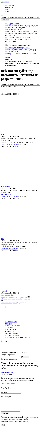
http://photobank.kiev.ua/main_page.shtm (15, 299)
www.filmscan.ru (7, 194)
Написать (5, 413)
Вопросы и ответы (28, 54)
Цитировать (12, 144)
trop (2, 134)
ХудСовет (9, 328)
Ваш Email (5, 388)
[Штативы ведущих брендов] (20, 318)
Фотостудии (23, 48)
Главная (8, 57)
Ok (3, 425)
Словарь (16, 52)
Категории (5, 20)
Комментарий (6, 397)
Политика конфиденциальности (17, 337)
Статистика (9, 332)
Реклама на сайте (11, 333)
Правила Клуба (11, 322)
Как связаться (10, 330)
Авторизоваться (7, 372)
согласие (16, 419)
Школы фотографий (30, 50)
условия (4, 419)
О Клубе (8, 324)
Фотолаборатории (28, 45)
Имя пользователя (8, 384)
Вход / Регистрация (12, 326)
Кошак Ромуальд (7, 186)
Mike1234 (4, 291)
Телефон (4, 392)
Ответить (4, 144)
